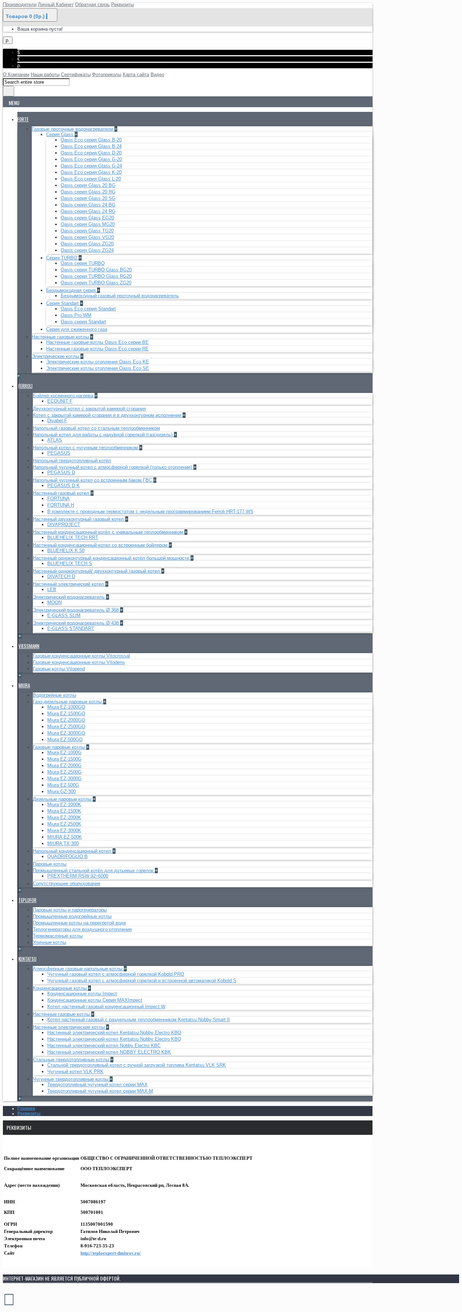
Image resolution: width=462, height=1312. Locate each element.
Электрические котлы (56, 356)
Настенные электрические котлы (69, 1027)
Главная (26, 1108)
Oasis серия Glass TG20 (87, 230)
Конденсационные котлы (60, 988)
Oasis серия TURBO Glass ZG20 (96, 282)
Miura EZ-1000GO (66, 707)
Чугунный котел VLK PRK (75, 1071)
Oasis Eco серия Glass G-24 (91, 166)
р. (19, 65)
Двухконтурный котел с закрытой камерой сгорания (89, 408)
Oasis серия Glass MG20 (88, 224)
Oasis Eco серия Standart (88, 308)
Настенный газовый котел (62, 493)
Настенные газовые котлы (61, 337)
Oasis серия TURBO (83, 263)
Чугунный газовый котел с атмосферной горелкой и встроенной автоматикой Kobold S (141, 980)
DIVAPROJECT (63, 524)
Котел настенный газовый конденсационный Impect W (106, 1006)
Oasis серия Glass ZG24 (87, 250)
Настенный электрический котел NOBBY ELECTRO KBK (109, 1052)
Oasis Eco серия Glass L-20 (91, 179)
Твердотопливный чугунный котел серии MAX (97, 1084)
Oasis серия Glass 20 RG (88, 191)
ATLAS (54, 440)
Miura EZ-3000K (64, 830)
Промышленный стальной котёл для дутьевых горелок (94, 870)
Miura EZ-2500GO (66, 726)
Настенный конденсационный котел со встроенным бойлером (101, 545)
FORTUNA (58, 498)
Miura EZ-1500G (64, 759)
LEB (51, 589)
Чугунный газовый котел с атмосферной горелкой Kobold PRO (115, 974)
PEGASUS (58, 453)
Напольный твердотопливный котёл (72, 460)
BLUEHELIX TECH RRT (72, 537)
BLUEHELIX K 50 (65, 550)
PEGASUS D (61, 472)
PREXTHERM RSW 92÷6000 (77, 876)
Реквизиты (28, 1113)
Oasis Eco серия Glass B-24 (91, 146)
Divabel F (57, 420)
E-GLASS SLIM (63, 615)
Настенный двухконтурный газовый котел (79, 519)
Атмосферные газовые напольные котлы (78, 968)
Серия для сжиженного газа (76, 329)
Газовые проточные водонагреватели (73, 129)
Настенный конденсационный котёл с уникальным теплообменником (108, 532)
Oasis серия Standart (83, 321)
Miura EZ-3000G (64, 778)
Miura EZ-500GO (65, 739)
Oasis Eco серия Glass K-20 (91, 172)
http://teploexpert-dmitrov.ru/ (110, 1253)
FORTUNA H (60, 505)
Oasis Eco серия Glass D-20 (91, 153)
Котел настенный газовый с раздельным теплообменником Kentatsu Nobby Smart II (138, 1019)
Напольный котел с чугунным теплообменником (86, 447)
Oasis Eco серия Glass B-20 (91, 140)
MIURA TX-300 (63, 843)
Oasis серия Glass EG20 (87, 217)
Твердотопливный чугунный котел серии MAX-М (100, 1091)
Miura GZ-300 (61, 791)
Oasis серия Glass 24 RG (88, 211)
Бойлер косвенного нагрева (64, 395)
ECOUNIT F (60, 401)
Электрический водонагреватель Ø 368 (76, 610)
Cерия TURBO (62, 258)
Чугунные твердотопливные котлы (71, 1079)
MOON (54, 602)
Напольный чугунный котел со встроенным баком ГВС (93, 480)
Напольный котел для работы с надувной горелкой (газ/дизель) (103, 434)
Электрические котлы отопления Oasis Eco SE (97, 368)
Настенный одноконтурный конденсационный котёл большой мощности (112, 558)
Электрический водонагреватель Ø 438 (76, 623)
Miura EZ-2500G (64, 772)
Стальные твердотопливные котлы (71, 1059)
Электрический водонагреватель (69, 597)
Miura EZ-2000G (64, 765)
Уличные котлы (49, 942)
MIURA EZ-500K (64, 837)
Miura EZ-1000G (64, 752)
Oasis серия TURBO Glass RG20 (96, 276)
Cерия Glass (60, 134)
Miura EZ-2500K (64, 824)
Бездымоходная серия (71, 290)
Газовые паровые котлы (59, 747)
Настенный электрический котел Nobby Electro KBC (104, 1045)
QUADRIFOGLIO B (67, 856)
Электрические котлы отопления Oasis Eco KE (97, 361)
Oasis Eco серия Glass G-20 (91, 159)
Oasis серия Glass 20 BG (88, 185)
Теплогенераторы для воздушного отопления (82, 929)
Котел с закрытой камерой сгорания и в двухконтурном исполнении (108, 415)
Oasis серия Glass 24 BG (88, 204)
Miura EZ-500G (63, 785)
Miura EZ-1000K (64, 804)
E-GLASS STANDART (70, 628)
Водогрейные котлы (54, 695)
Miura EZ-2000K (64, 817)
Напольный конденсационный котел (73, 851)
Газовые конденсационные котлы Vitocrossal (81, 656)
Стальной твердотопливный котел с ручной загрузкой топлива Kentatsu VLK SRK (136, 1065)
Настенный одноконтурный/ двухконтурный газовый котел (97, 571)
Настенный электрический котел (69, 584)
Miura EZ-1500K (64, 811)
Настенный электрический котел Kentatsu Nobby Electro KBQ (114, 1039)
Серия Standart (63, 303)
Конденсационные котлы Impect (82, 993)
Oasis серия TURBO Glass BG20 (96, 269)
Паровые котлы (49, 864)
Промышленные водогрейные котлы (72, 916)
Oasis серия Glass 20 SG (88, 198)
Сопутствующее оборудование (66, 883)
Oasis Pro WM (76, 315)
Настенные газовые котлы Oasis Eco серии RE (97, 348)
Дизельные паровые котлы (63, 799)
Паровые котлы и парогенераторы (70, 910)
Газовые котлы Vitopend (59, 669)
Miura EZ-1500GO (66, 713)
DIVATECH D (61, 576)
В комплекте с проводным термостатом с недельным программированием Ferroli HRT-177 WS (150, 511)
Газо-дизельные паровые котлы (68, 701)
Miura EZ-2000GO (66, 720)
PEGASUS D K (63, 485)
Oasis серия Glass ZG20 (87, 243)
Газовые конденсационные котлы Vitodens (79, 662)
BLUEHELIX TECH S (69, 563)
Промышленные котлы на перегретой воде (79, 923)
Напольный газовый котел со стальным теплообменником (96, 428)
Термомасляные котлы (58, 936)
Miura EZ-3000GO (66, 733)
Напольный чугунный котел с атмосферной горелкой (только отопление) (113, 467)
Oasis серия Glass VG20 (87, 237)
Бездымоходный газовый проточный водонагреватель (120, 295)
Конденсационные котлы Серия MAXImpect (94, 1000)
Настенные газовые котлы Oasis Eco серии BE (97, 342)
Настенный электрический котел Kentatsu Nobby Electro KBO (114, 1032)
